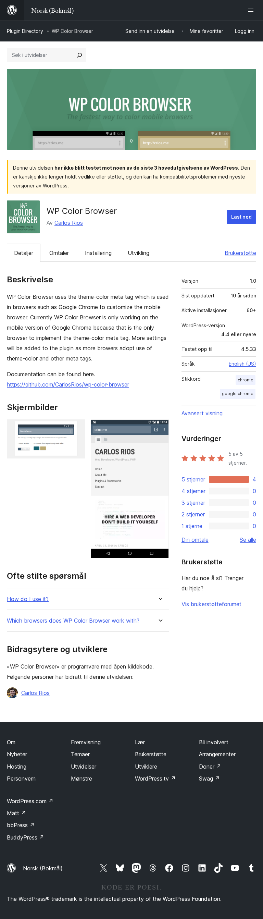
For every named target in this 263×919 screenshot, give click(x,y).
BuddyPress (25, 837)
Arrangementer (217, 754)
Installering (98, 252)
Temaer (80, 754)
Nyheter (17, 754)
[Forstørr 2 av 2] (159, 428)
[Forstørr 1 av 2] (76, 428)
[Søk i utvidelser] (79, 55)
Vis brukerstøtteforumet (211, 604)
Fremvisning (86, 742)
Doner (210, 766)
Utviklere (146, 766)
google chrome (237, 393)
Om (11, 742)
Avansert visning (202, 413)
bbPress (21, 825)
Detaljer (23, 252)
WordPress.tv (155, 778)
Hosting (16, 766)
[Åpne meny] (252, 10)
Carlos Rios (68, 222)
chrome (245, 379)
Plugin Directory (25, 31)
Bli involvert (213, 742)
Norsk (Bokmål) (43, 868)
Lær (140, 742)
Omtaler (59, 252)
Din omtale (195, 539)
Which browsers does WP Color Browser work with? (73, 620)
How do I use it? (28, 599)
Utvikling (138, 252)
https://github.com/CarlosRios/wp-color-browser (68, 384)
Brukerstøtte (240, 252)
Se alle (248, 539)
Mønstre (81, 778)
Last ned (241, 217)
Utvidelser (83, 766)
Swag (209, 778)
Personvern (21, 778)
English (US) (242, 364)
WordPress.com (30, 801)
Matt (16, 813)
